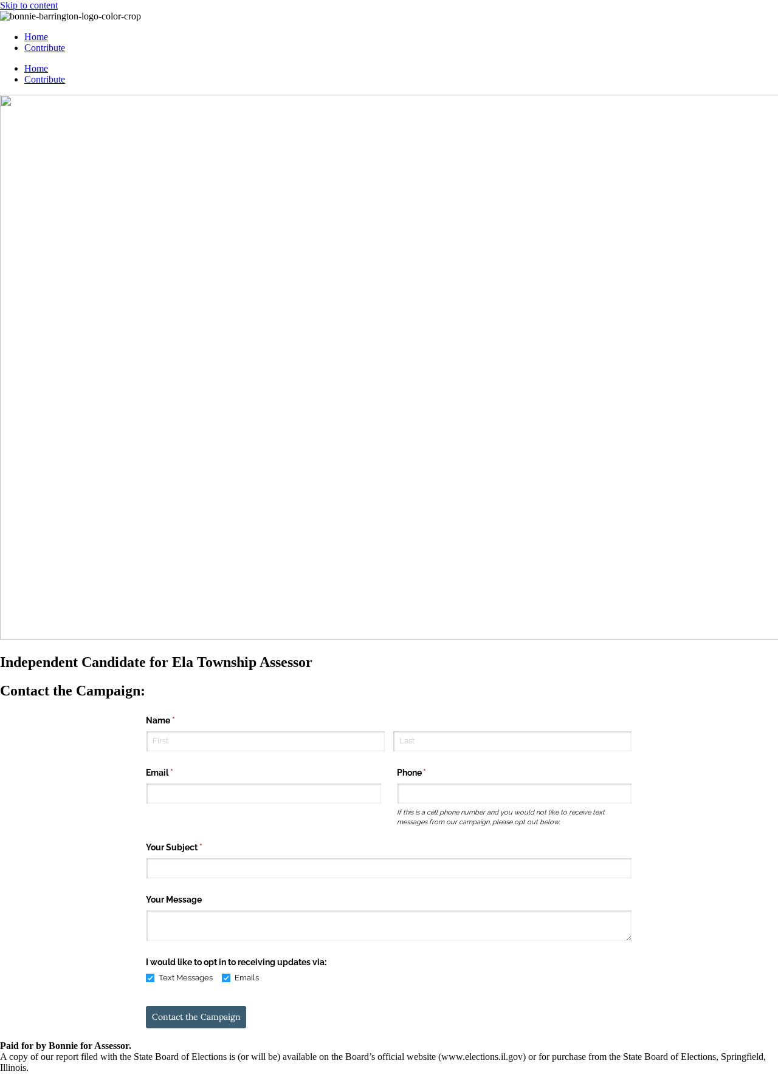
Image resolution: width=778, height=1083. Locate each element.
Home (36, 37)
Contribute (44, 48)
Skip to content (29, 5)
